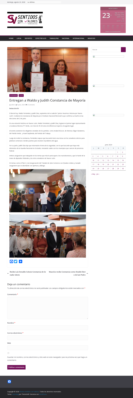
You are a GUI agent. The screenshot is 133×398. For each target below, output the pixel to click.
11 (98, 160)
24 (93, 169)
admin (13, 105)
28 (113, 169)
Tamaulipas (54, 38)
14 (113, 160)
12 (103, 160)
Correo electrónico (15, 333)
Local (19, 38)
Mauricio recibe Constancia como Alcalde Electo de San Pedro (67, 273)
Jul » (97, 174)
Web (9, 343)
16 (123, 160)
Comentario (12, 294)
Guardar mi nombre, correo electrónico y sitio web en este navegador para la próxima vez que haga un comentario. (47, 358)
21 (113, 164)
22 (118, 164)
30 (123, 169)
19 (103, 164)
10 (93, 160)
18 (98, 164)
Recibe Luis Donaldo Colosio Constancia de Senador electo (28, 273)
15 (118, 160)
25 (98, 169)
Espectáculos (40, 38)
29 (118, 169)
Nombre (11, 323)
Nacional (65, 38)
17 (93, 164)
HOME (11, 38)
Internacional (78, 38)
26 (103, 169)
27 (108, 169)
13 (108, 160)
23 (123, 164)
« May (93, 174)
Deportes (28, 38)
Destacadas (13, 95)
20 (108, 164)
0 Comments (31, 105)
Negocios (91, 38)
